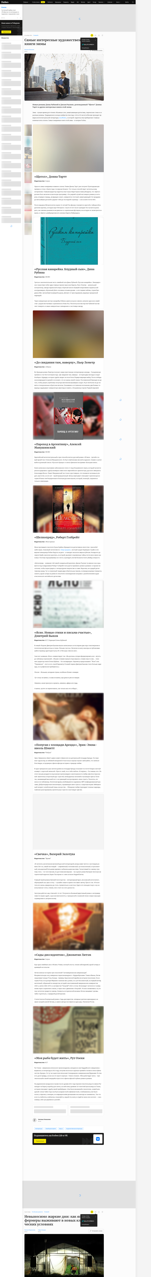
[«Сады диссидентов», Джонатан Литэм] (28, 217)
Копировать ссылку (97, 50)
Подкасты (66, 2)
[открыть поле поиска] (132, 2)
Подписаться (40, 1141)
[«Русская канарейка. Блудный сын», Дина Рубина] (28, 141)
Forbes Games (38, 2)
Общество (60, 1166)
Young (94, 2)
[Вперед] (106, 1110)
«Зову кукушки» (65, 550)
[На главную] (4, 2)
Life (78, 2)
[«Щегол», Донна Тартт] (28, 130)
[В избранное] (53, 1166)
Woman (83, 2)
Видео (72, 2)
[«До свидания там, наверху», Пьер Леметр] (28, 153)
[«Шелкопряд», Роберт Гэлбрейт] (28, 177)
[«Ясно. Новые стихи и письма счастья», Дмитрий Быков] (28, 188)
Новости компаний (87, 1166)
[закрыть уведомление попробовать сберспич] (95, 40)
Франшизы (58, 2)
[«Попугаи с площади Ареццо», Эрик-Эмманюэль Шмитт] (28, 199)
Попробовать (85, 48)
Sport (88, 2)
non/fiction (62, 118)
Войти (127, 2)
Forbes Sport (37, 1166)
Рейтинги (50, 2)
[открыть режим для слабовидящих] (92, 35)
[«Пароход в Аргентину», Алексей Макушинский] (28, 166)
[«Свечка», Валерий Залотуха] (28, 208)
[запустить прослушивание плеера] (95, 35)
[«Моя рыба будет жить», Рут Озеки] (28, 229)
